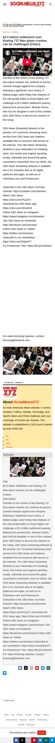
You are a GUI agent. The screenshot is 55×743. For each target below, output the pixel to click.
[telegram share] (4, 673)
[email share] (31, 668)
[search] (50, 4)
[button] (27, 361)
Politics (15, 23)
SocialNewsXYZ (26, 402)
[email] (28, 740)
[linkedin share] (43, 668)
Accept (42, 733)
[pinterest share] (37, 668)
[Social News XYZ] (27, 4)
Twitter (8, 443)
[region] (27, 13)
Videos (15, 32)
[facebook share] (20, 668)
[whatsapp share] (48, 668)
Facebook (9, 447)
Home (5, 23)
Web (7, 440)
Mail (7, 436)
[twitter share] (26, 668)
